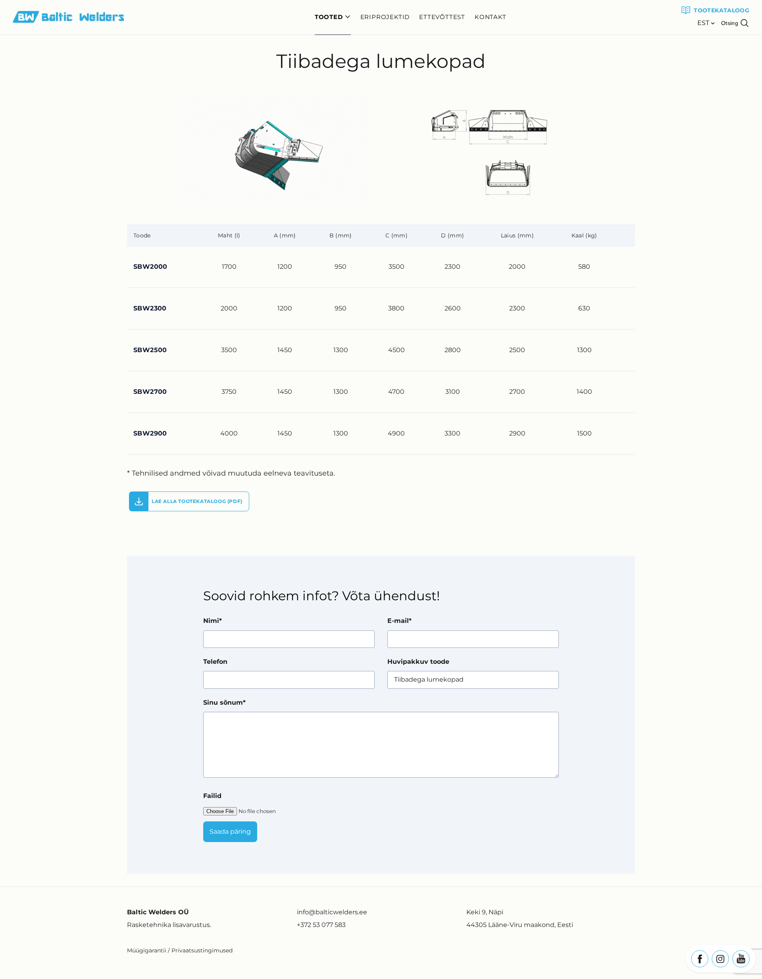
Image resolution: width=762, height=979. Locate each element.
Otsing (729, 23)
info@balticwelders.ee (332, 912)
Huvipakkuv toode (418, 661)
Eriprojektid (385, 17)
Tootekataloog (721, 10)
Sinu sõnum (223, 702)
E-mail (398, 620)
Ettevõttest (442, 17)
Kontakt (490, 17)
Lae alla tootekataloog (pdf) (197, 501)
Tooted (329, 17)
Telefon (215, 661)
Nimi (211, 620)
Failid (212, 796)
